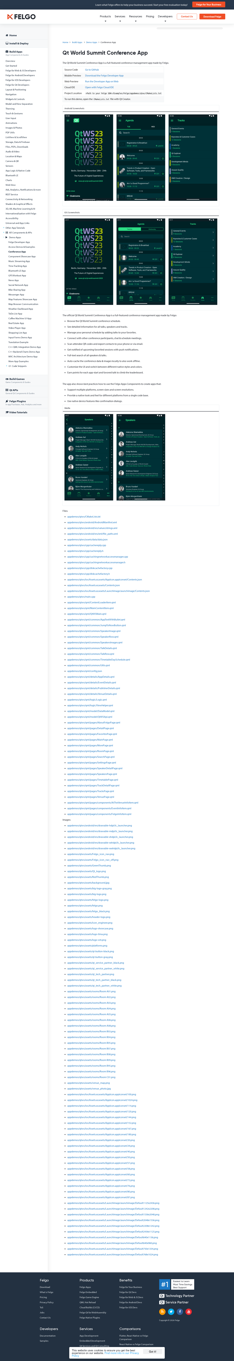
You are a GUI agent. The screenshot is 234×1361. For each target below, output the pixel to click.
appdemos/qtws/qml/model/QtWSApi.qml (89, 716)
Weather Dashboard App (20, 308)
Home (13, 35)
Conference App (17, 251)
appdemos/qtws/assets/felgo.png (85, 905)
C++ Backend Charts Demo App (24, 351)
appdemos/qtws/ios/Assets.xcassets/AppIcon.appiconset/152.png (101, 1122)
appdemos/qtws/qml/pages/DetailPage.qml (90, 728)
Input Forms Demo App (20, 337)
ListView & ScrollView (16, 137)
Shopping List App (17, 332)
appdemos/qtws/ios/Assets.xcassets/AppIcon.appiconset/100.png (101, 1094)
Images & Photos (14, 127)
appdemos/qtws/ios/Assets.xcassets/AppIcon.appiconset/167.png (101, 1128)
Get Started (11, 65)
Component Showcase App (22, 256)
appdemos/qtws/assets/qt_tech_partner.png (90, 974)
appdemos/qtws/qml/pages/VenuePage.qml (90, 796)
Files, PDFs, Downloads (17, 146)
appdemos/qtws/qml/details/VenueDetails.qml (92, 693)
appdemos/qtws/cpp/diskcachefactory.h (88, 573)
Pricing (150, 16)
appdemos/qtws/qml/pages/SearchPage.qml (91, 756)
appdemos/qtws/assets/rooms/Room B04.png (91, 1037)
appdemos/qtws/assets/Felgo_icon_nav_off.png (92, 859)
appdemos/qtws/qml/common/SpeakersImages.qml (94, 642)
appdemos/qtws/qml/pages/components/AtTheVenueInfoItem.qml (102, 802)
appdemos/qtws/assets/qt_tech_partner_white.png (94, 985)
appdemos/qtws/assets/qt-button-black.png (90, 951)
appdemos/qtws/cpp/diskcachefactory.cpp (89, 568)
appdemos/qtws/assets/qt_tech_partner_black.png (94, 979)
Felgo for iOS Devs (128, 1307)
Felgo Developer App (19, 242)
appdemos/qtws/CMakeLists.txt (83, 516)
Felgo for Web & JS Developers (21, 70)
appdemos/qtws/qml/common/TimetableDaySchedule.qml (98, 659)
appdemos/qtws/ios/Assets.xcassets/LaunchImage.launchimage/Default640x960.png (112, 1243)
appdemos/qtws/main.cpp (81, 596)
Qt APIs (20, 391)
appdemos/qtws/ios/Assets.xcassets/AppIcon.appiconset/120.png (101, 1111)
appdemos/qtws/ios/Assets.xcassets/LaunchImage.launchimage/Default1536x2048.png (113, 1214)
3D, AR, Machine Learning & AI (20, 208)
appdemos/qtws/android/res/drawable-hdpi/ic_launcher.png (99, 825)
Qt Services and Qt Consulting (94, 1345)
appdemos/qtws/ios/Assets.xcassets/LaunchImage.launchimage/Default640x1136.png (112, 1237)
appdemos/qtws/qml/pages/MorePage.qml (90, 745)
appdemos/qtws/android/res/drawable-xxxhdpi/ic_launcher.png (101, 848)
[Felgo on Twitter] (171, 1312)
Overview (10, 60)
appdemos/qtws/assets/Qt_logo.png (86, 871)
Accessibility (12, 218)
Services (120, 16)
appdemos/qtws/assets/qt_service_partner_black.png (95, 962)
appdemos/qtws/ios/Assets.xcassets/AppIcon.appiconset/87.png (101, 1197)
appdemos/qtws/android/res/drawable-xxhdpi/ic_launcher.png (100, 842)
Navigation (11, 94)
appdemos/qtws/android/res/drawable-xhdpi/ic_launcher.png (100, 836)
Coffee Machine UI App (20, 318)
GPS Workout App (17, 275)
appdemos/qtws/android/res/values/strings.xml (92, 528)
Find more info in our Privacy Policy (105, 1354)
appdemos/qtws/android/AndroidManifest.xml (92, 522)
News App (13, 280)
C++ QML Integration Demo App (24, 346)
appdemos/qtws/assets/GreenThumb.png (89, 865)
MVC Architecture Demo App (23, 356)
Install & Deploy (18, 43)
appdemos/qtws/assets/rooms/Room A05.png (91, 1014)
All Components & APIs (20, 232)
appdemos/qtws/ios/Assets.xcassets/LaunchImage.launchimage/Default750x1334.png (112, 1248)
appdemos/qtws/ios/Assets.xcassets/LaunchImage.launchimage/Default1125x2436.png (113, 1202)
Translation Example (18, 342)
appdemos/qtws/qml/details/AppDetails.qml (90, 676)
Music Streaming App (19, 261)
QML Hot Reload (88, 1302)
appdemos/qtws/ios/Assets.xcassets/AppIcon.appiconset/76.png (101, 1185)
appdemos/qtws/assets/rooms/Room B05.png (91, 1042)
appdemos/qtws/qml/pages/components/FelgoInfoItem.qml (99, 814)
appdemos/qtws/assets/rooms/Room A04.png (91, 1008)
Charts (9, 180)
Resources (135, 16)
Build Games (18, 380)
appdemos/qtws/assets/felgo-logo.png (87, 899)
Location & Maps (14, 156)
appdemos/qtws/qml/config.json (84, 671)
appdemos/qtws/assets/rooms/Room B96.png (91, 1071)
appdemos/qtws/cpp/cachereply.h (85, 550)
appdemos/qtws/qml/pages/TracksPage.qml (90, 791)
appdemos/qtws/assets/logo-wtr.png (86, 939)
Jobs (42, 1312)
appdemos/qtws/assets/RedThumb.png (88, 876)
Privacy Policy (46, 1302)
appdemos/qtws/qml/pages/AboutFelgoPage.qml (93, 722)
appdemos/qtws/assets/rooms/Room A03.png (91, 1002)
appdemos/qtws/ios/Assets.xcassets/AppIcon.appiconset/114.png (101, 1105)
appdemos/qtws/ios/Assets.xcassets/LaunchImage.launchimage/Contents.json (108, 590)
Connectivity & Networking (19, 199)
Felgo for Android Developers (20, 75)
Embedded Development (92, 1340)
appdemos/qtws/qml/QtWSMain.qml (86, 613)
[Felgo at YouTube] (188, 1312)
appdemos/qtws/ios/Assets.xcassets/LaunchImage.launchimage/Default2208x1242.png (113, 1225)
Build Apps (17, 53)
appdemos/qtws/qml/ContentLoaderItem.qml (91, 602)
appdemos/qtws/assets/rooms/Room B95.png (91, 1065)
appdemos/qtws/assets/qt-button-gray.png (90, 957)
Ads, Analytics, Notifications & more (23, 189)
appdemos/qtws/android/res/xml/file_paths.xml (92, 533)
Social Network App (18, 284)
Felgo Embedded (88, 1292)
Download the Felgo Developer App (104, 75)
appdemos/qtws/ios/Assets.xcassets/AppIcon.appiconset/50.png (101, 1157)
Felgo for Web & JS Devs (131, 1297)
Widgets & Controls (15, 99)
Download (45, 1287)
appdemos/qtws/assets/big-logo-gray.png (89, 888)
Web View (11, 184)
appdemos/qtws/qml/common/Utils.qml (88, 665)
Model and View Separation (19, 103)
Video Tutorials (18, 412)
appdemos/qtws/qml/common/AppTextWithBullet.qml (96, 619)
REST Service (12, 194)
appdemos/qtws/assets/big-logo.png (86, 894)
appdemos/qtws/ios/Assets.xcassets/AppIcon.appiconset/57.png (101, 1162)
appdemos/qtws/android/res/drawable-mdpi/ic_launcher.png (100, 831)
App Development (89, 1335)
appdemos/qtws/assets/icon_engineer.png (89, 922)
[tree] (24, 224)
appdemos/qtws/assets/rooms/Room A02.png (91, 997)
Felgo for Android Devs (130, 1302)
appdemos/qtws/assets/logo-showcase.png (90, 928)
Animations (11, 122)
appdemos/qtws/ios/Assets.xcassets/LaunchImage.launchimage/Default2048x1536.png (113, 1220)
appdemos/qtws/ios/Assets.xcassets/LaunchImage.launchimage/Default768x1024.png (112, 1254)
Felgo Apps (85, 1287)
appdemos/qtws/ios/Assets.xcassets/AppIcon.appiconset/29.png (101, 1145)
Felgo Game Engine (89, 1297)
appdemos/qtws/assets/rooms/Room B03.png (91, 1031)
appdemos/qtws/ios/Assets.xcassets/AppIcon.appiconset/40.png (101, 1151)
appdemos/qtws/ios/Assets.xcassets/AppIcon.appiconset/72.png (101, 1180)
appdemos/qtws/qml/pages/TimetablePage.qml (92, 779)
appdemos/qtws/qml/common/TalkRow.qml (90, 653)
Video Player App (17, 327)
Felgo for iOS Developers (18, 80)
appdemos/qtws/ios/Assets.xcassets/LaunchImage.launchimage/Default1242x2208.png (113, 1208)
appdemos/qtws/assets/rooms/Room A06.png (91, 1019)
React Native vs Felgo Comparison (136, 1344)
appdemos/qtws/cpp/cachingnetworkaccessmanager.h (96, 562)
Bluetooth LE (12, 175)
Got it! (152, 1351)
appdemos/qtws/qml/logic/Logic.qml (87, 699)
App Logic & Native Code (18, 170)
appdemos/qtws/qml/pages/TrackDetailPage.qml (93, 785)
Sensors (9, 165)
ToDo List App (15, 313)
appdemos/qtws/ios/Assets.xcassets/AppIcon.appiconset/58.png (101, 1168)
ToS (41, 1307)
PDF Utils (10, 132)
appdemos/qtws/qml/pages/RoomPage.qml (90, 751)
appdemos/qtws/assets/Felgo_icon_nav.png (90, 854)
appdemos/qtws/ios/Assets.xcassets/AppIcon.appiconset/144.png (101, 1117)
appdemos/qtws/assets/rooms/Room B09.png (91, 1060)
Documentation (48, 1335)
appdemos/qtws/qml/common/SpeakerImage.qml (94, 631)
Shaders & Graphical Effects (19, 203)
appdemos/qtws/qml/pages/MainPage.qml (90, 739)
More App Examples (18, 361)
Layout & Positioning (16, 89)
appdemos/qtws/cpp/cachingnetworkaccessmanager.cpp (97, 556)
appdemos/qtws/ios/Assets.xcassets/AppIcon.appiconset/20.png (101, 1140)
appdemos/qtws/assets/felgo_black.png (88, 911)
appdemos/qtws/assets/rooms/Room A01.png (91, 991)
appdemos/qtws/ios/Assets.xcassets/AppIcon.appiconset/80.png (101, 1191)
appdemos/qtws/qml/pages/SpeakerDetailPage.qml (94, 768)
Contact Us (187, 16)
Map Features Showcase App (22, 299)
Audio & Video (12, 151)
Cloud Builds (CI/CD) (90, 1307)
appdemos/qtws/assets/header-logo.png (88, 917)
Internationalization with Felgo (21, 213)
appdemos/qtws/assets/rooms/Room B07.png (91, 1048)
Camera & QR (12, 161)
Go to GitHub (92, 69)
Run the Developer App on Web (101, 81)
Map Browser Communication (23, 304)
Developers (165, 16)
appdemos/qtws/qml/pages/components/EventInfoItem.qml (99, 808)
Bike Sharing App (16, 289)
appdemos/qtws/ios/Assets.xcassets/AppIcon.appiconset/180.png (101, 1134)
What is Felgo (46, 1292)
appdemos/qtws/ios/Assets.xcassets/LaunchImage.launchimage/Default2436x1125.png (113, 1231)
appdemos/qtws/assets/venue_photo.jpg (89, 1088)
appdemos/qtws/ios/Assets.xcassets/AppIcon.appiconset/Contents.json (104, 579)
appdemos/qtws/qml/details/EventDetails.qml (91, 682)
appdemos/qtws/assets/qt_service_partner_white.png (95, 968)
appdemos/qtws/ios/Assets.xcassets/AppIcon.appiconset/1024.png (102, 1100)
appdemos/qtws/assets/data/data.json (87, 539)
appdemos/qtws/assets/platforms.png (87, 945)
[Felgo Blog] (162, 1312)
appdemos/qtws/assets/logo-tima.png (87, 934)
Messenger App (16, 294)
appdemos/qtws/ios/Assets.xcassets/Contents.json (93, 585)
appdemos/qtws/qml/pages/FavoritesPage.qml (92, 733)
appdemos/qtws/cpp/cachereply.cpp (86, 545)
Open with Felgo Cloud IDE (99, 87)
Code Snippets (19, 365)
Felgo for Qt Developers (17, 84)
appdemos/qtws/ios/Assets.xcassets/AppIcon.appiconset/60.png (101, 1174)
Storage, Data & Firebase (18, 141)
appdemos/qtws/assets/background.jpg (88, 882)
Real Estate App (16, 323)
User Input (11, 118)
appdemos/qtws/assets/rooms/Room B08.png (91, 1054)
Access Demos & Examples (21, 246)
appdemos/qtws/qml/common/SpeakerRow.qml (92, 636)
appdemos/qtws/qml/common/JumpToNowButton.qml (96, 625)
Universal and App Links (17, 223)
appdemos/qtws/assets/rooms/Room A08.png (91, 1025)
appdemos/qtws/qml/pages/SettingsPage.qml (91, 762)
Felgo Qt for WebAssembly (93, 1312)
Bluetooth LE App (17, 270)
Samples (44, 1340)
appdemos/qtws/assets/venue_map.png (88, 1082)
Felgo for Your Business (208, 4)
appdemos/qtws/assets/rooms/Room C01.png (91, 1077)
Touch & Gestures (14, 113)
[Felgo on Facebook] (180, 1312)
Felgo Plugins (24, 402)
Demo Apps (15, 237)
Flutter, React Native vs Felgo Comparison (133, 1337)
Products (105, 16)
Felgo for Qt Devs (127, 1292)
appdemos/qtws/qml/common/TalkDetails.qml (92, 648)
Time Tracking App (17, 265)
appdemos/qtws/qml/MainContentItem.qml (90, 608)
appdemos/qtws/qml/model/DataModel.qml (90, 711)
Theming (10, 108)
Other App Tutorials (15, 227)
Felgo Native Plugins (90, 1317)
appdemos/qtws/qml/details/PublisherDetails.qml (93, 688)
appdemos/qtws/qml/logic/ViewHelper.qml (90, 705)
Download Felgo (212, 16)
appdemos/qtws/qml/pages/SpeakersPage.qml (92, 774)
